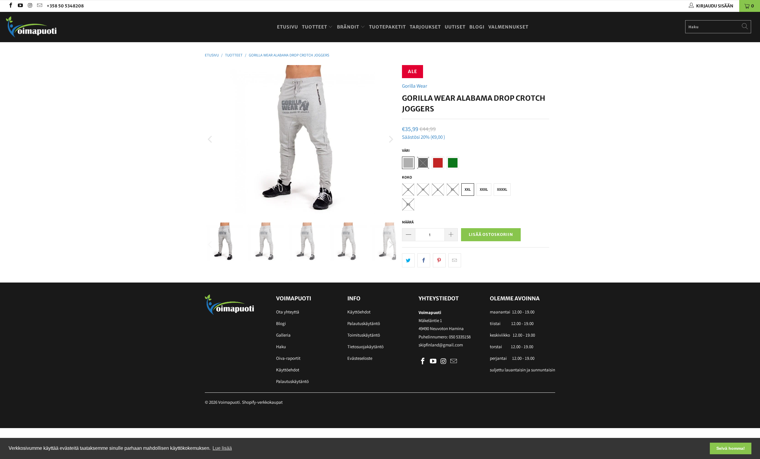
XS (408, 204)
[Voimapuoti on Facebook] (10, 6)
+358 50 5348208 (65, 6)
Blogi (476, 27)
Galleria (283, 335)
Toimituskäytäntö (363, 335)
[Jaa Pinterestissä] (439, 260)
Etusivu (287, 27)
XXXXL (502, 189)
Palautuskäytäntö (292, 381)
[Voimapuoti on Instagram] (30, 6)
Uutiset (455, 27)
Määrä (408, 222)
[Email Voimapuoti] (39, 6)
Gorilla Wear (414, 86)
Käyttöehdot (287, 370)
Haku (281, 346)
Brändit (348, 27)
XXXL (484, 189)
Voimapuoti (229, 402)
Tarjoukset (425, 27)
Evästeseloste (359, 358)
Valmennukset (508, 27)
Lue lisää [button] (222, 448)
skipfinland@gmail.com (441, 345)
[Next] (390, 139)
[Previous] (210, 139)
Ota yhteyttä (287, 312)
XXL (468, 189)
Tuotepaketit (387, 27)
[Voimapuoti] (64, 26)
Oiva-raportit (288, 358)
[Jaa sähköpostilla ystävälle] (454, 260)
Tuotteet (315, 27)
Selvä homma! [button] (730, 448)
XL (453, 189)
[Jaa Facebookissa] (423, 260)
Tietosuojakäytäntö (365, 346)
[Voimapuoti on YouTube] (20, 6)
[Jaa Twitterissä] (408, 260)
